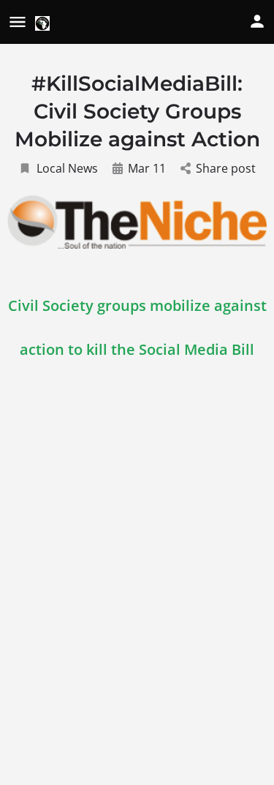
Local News (67, 168)
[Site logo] (44, 23)
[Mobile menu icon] (17, 22)
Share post (226, 168)
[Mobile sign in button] (257, 21)
